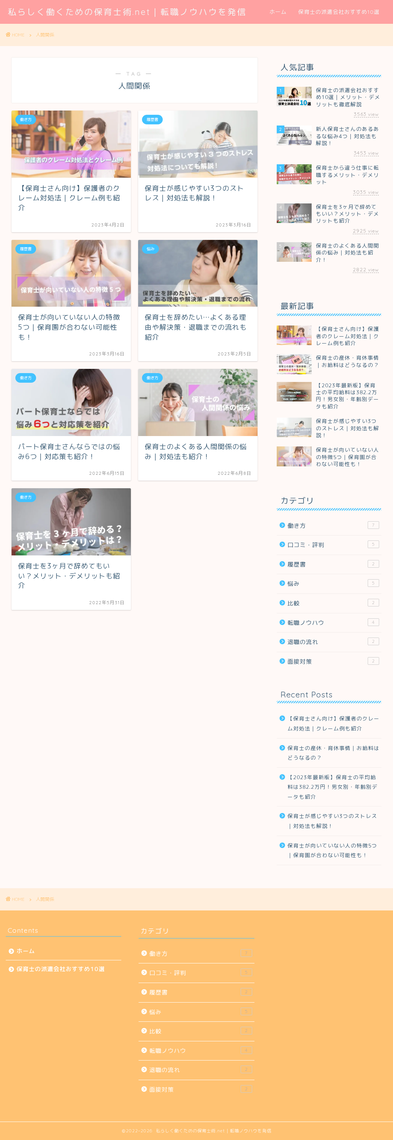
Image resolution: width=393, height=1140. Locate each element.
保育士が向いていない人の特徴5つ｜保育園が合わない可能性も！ (332, 850)
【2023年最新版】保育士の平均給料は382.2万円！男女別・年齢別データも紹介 (332, 786)
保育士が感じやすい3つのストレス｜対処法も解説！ (332, 820)
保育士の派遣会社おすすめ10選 (339, 11)
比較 (331, 603)
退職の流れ (331, 642)
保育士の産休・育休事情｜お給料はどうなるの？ (333, 753)
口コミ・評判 (331, 545)
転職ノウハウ (331, 623)
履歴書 (331, 564)
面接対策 (331, 662)
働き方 (331, 526)
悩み (331, 584)
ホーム (278, 11)
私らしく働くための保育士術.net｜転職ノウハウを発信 (127, 12)
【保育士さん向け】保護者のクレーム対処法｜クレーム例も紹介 (333, 723)
